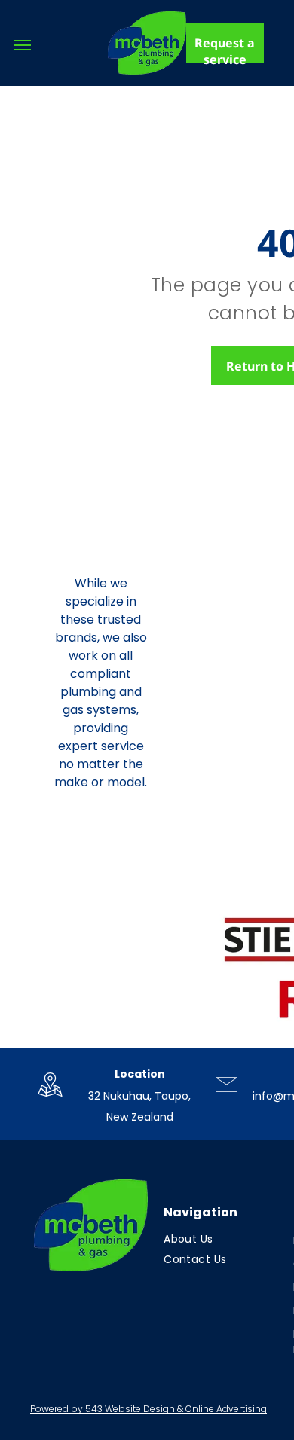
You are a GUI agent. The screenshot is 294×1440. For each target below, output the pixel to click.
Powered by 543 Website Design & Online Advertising (148, 1408)
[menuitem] (219, 1239)
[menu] (23, 45)
